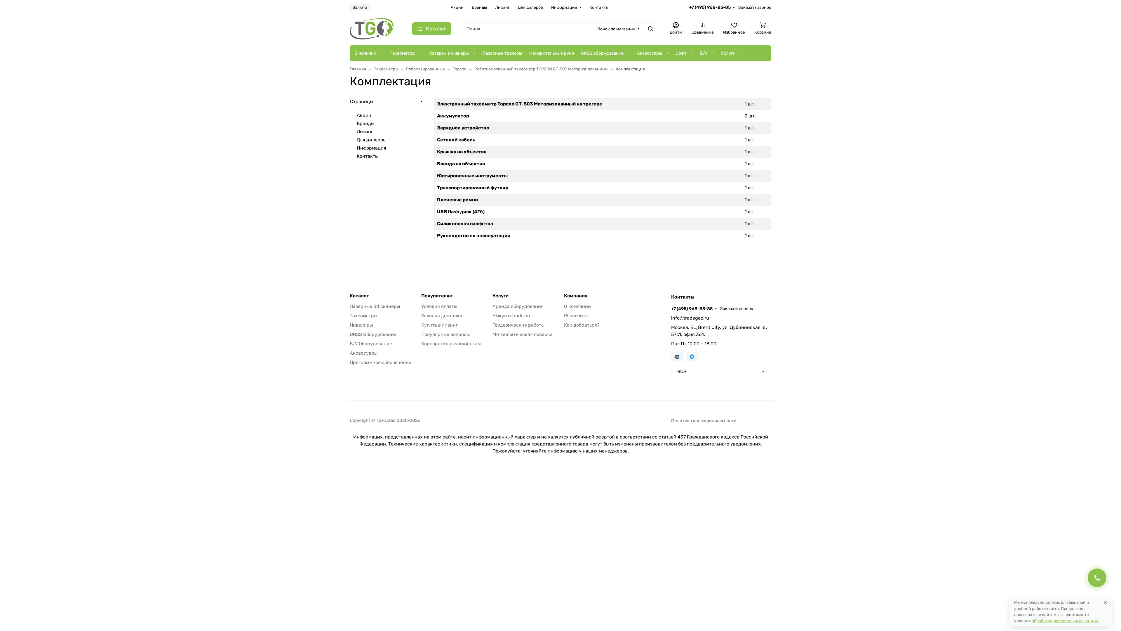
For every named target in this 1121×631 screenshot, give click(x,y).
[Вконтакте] (677, 356)
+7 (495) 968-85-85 (710, 7)
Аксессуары (649, 53)
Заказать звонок (754, 7)
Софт (681, 53)
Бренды (479, 7)
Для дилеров (530, 7)
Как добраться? (582, 325)
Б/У (704, 53)
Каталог (359, 296)
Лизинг (502, 7)
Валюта (359, 7)
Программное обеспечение (380, 362)
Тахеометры (402, 53)
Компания (575, 296)
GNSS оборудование (602, 53)
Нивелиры (361, 325)
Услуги (728, 53)
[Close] (1105, 602)
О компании (577, 306)
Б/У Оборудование (371, 343)
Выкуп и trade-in (511, 315)
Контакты (599, 7)
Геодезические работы (518, 325)
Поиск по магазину (616, 29)
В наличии (365, 53)
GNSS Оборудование (373, 334)
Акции (457, 7)
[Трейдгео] (372, 28)
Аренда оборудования (518, 306)
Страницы (361, 101)
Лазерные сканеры (449, 53)
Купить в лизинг (439, 325)
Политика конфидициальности (704, 420)
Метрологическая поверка (522, 334)
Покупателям (436, 296)
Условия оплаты (439, 306)
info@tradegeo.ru (690, 318)
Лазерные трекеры (502, 53)
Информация (564, 7)
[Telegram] (692, 356)
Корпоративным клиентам (451, 343)
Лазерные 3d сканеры (375, 306)
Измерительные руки (551, 53)
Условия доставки (441, 315)
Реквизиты (576, 315)
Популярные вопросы (445, 334)
